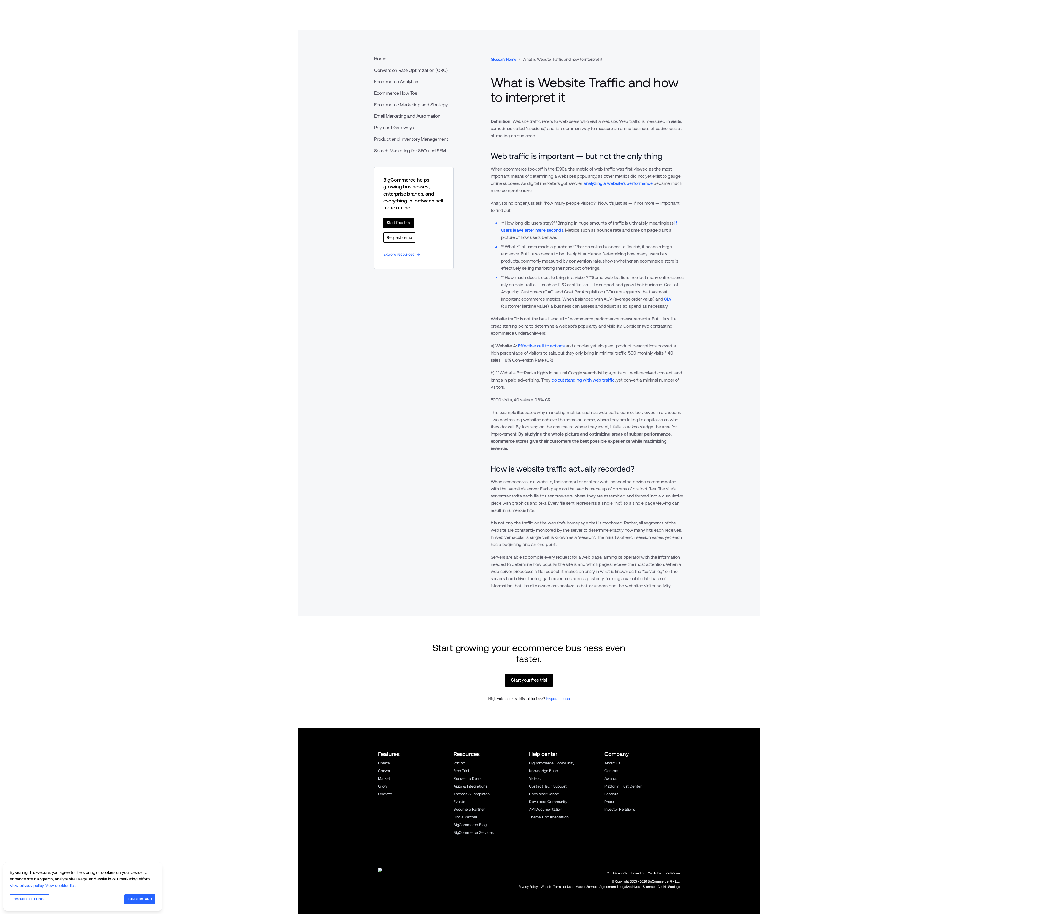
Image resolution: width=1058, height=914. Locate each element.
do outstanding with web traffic (583, 380)
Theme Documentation (549, 817)
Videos (535, 778)
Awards (610, 778)
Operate (385, 794)
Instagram (673, 873)
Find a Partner (465, 817)
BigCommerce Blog (470, 825)
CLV (667, 299)
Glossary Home (503, 59)
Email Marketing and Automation (407, 116)
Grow (382, 786)
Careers (611, 771)
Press (609, 801)
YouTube (654, 873)
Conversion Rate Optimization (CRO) (411, 70)
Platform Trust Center (622, 786)
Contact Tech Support (548, 786)
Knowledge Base (543, 771)
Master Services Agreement (596, 887)
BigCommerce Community (551, 763)
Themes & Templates (472, 794)
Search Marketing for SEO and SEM (410, 150)
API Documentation (545, 809)
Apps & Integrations (470, 786)
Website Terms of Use (557, 887)
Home (380, 58)
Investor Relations (619, 809)
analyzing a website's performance (618, 183)
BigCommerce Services (474, 832)
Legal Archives (629, 887)
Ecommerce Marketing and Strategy (411, 104)
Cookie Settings (669, 887)
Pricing (459, 763)
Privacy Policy (528, 887)
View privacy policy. (27, 885)
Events (459, 801)
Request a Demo (468, 778)
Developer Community (548, 801)
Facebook (620, 873)
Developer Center (544, 794)
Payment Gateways (394, 127)
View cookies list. (60, 885)
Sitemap (649, 887)
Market (384, 778)
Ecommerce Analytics (396, 81)
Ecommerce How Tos (395, 93)
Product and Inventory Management (411, 139)
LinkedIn (637, 873)
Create (384, 763)
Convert (385, 771)
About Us (612, 763)
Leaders (611, 794)
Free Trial (461, 771)
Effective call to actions (541, 345)
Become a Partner (469, 809)
